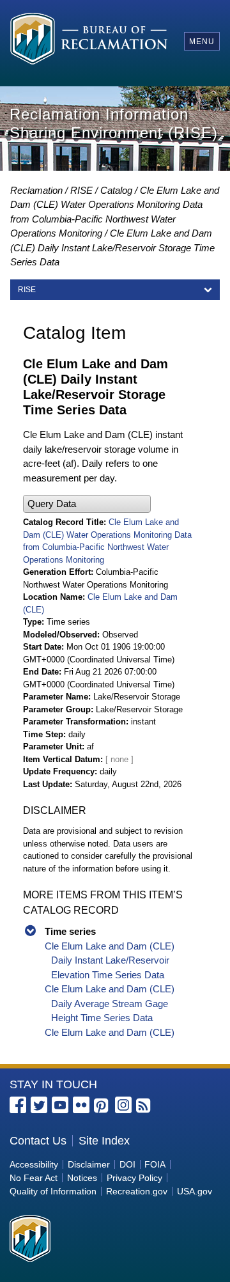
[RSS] (144, 1106)
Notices (82, 1178)
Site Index (104, 1140)
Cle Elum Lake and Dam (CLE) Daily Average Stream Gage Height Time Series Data (109, 1003)
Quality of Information (53, 1191)
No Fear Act (33, 1178)
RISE (81, 190)
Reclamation (36, 190)
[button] (87, 504)
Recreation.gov (136, 1191)
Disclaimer (89, 1164)
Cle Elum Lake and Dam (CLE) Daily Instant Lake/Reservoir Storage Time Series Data (112, 247)
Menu (202, 41)
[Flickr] (81, 1105)
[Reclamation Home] (88, 40)
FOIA (154, 1164)
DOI (127, 1164)
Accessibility (34, 1164)
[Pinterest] (102, 1106)
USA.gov (194, 1191)
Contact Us (38, 1140)
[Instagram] (123, 1105)
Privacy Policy (134, 1178)
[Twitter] (39, 1105)
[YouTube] (60, 1105)
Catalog (116, 190)
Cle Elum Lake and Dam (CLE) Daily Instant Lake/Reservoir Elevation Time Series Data (109, 960)
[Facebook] (18, 1105)
